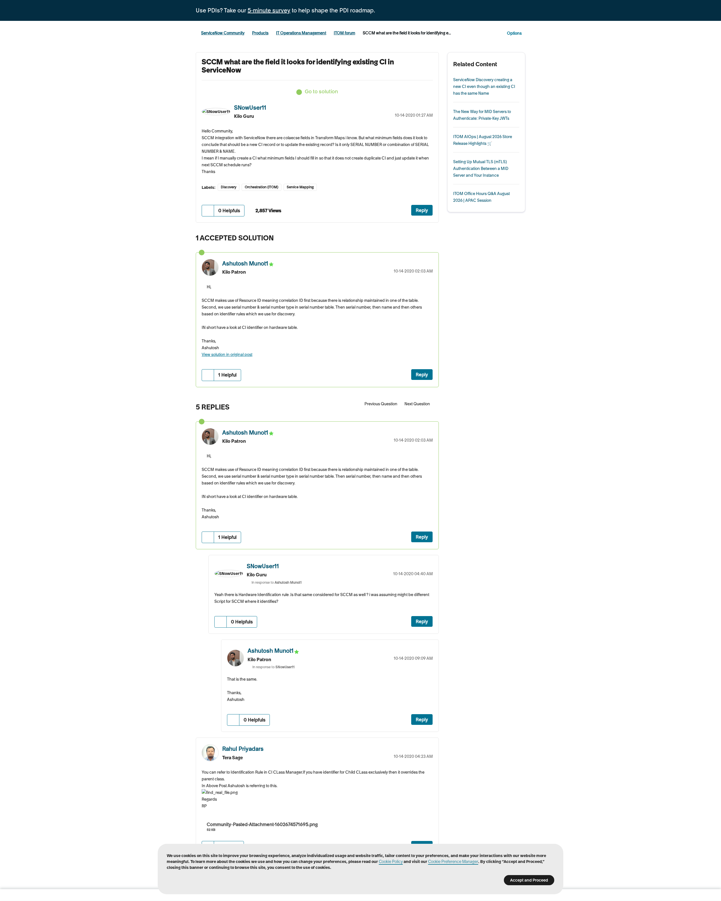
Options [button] (514, 33)
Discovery (228, 187)
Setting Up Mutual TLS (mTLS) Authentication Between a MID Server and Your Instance (480, 168)
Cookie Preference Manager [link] (453, 861)
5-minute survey (269, 10)
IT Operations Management (301, 33)
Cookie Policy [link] (391, 861)
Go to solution (321, 91)
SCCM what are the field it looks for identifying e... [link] (407, 33)
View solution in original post (227, 354)
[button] (208, 210)
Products (260, 33)
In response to (277, 582)
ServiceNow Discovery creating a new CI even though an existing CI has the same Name (484, 86)
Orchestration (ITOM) (261, 187)
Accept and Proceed (529, 880)
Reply (422, 210)
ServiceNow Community (222, 33)
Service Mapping (300, 187)
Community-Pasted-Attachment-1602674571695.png (262, 824)
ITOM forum (344, 33)
